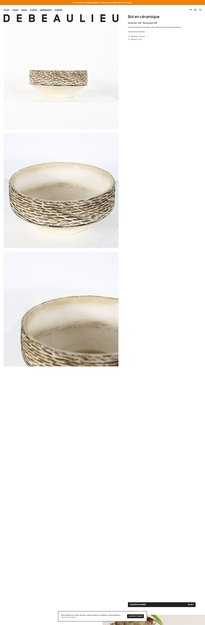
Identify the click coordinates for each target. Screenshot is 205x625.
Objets (24, 10)
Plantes (33, 10)
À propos (58, 10)
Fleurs (15, 10)
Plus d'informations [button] (69, 617)
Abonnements (46, 10)
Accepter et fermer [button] (135, 616)
